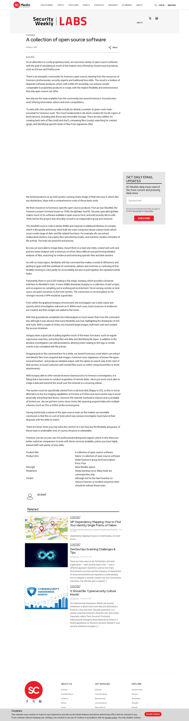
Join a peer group (101, 703)
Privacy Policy (149, 211)
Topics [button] (60, 5)
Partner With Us (100, 707)
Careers (63, 703)
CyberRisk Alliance (67, 694)
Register (171, 5)
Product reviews (137, 690)
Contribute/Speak (101, 694)
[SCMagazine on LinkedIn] (40, 701)
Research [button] (113, 5)
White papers (136, 698)
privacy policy (111, 717)
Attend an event (100, 698)
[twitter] (150, 18)
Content (30, 34)
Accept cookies (153, 714)
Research (135, 694)
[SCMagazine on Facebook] (27, 701)
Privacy (63, 707)
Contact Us (64, 698)
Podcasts (134, 707)
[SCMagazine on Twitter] (33, 701)
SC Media (64, 690)
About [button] (139, 5)
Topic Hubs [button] (73, 5)
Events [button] (86, 5)
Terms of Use (137, 211)
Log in (161, 5)
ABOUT (140, 23)
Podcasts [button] (99, 5)
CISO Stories (47, 5)
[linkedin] (156, 18)
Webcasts (135, 703)
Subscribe (144, 218)
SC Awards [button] (127, 5)
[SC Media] (21, 5)
